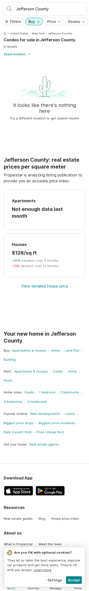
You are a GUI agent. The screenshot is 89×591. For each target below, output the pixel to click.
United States (19, 33)
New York (38, 33)
